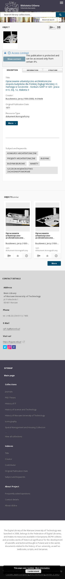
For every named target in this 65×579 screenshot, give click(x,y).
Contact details (12, 499)
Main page (9, 375)
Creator (8, 459)
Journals (8, 391)
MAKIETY (34, 163)
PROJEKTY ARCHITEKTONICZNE (21, 158)
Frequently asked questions (17, 493)
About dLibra (11, 505)
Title (7, 453)
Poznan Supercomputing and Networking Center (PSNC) (32, 574)
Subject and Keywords (15, 477)
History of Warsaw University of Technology (25, 415)
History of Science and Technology (20, 409)
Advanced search (48, 20)
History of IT (10, 403)
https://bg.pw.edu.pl (12, 341)
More (54, 263)
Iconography (11, 421)
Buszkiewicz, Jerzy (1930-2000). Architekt (24, 98)
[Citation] (59, 27)
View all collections (13, 436)
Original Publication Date (16, 471)
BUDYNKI (45, 158)
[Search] (60, 14)
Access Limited (20, 53)
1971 (8, 107)
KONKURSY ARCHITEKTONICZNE (22, 153)
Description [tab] (12, 70)
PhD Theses (10, 397)
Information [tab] (32, 70)
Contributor (10, 465)
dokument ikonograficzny (17, 116)
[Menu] (61, 2)
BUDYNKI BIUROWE (16, 163)
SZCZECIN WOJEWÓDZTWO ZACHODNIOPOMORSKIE (20, 170)
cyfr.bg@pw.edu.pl (11, 328)
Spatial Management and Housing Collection (25, 427)
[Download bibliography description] (8, 256)
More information (42, 568)
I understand (33, 571)
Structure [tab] (52, 70)
